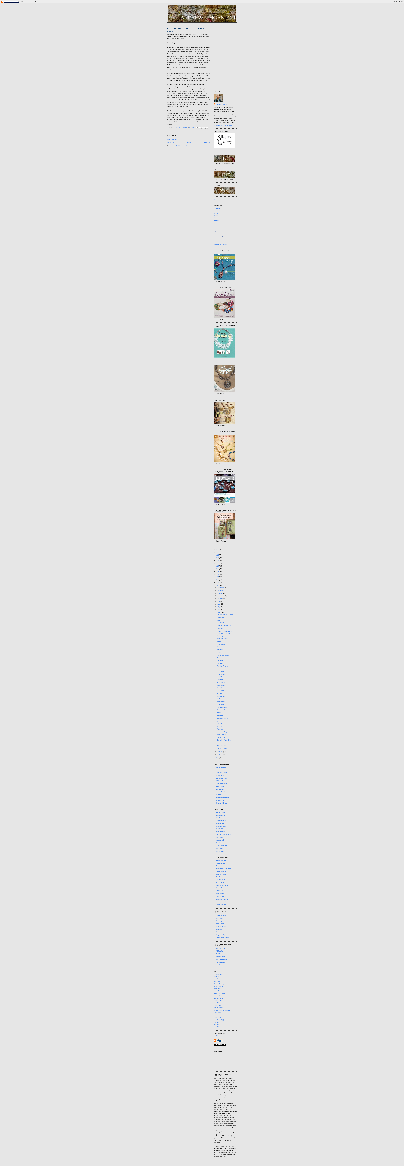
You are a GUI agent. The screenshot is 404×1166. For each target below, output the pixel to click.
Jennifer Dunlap (218, 986)
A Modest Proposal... (223, 638)
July (218, 601)
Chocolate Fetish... (223, 718)
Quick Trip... (221, 721)
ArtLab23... (220, 688)
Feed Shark (217, 1036)
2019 (217, 552)
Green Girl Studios (219, 993)
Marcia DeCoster (221, 860)
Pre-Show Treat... (222, 666)
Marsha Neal (220, 840)
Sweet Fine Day (221, 767)
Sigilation (216, 1022)
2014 (217, 566)
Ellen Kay (219, 921)
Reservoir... (220, 680)
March (219, 612)
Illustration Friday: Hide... (224, 740)
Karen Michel (220, 823)
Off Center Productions (223, 834)
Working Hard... (221, 701)
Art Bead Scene (221, 781)
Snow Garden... (221, 685)
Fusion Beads (218, 991)
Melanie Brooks (221, 792)
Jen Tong (216, 1024)
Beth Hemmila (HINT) (222, 797)
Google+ (216, 218)
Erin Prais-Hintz (221, 896)
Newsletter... (221, 715)
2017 (217, 558)
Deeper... (219, 620)
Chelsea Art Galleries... (224, 699)
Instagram (217, 208)
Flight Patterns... (222, 745)
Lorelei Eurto (220, 770)
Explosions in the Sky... (224, 674)
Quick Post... (221, 671)
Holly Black (219, 848)
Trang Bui (216, 976)
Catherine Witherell (222, 899)
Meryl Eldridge (220, 935)
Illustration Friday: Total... (225, 682)
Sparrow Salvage (221, 803)
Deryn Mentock (220, 866)
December (220, 587)
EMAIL (217, 1154)
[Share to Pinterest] (207, 128)
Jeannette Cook (221, 932)
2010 (217, 577)
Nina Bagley (220, 775)
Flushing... (220, 693)
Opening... (220, 652)
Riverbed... (220, 743)
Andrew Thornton (222, 104)
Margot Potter (220, 786)
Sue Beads (219, 877)
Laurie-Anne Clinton (222, 937)
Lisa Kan (218, 965)
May (219, 607)
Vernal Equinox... (222, 677)
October (220, 593)
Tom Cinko (217, 981)
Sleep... (219, 647)
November (220, 590)
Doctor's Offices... (222, 617)
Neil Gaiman (220, 818)
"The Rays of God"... (223, 748)
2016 (217, 560)
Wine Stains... (221, 644)
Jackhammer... (221, 696)
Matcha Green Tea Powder (222, 1010)
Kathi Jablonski (221, 926)
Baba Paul (219, 929)
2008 (217, 582)
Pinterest (216, 211)
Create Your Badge (218, 236)
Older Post (207, 142)
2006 (217, 758)
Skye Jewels (220, 893)
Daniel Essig (217, 988)
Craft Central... (221, 737)
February (220, 752)
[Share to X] (203, 128)
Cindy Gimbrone (221, 904)
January (220, 754)
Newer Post (170, 142)
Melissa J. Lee (220, 948)
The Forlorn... (221, 691)
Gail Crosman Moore (222, 959)
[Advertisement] (225, 55)
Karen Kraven (218, 1005)
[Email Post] (196, 127)
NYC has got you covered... (225, 615)
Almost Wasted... (222, 734)
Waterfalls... (220, 729)
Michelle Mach (220, 812)
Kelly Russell (220, 851)
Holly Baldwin (220, 918)
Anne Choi (217, 979)
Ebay (215, 223)
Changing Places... (223, 636)
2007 (217, 585)
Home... (219, 712)
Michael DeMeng (219, 984)
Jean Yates (219, 837)
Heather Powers (221, 888)
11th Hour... (220, 660)
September (221, 596)
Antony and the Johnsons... (225, 710)
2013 (217, 569)
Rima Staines (220, 882)
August (219, 598)
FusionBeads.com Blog (223, 868)
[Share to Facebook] (205, 128)
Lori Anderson (220, 879)
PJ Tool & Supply (219, 1020)
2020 (217, 549)
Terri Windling (220, 863)
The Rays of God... (223, 655)
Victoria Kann (218, 1000)
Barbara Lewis (220, 832)
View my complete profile (223, 125)
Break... (219, 669)
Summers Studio (221, 902)
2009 (217, 580)
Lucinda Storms (221, 826)
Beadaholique (218, 974)
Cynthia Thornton (221, 783)
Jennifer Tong (220, 956)
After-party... (221, 649)
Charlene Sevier (221, 915)
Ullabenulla (219, 795)
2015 (217, 563)
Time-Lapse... (221, 704)
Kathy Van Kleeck (221, 772)
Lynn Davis (219, 891)
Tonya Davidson (221, 871)
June (219, 604)
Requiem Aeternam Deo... (225, 625)
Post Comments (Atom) (183, 146)
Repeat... (220, 641)
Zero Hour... (220, 658)
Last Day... (220, 723)
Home (189, 142)
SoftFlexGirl (220, 829)
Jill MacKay (219, 951)
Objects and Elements (223, 885)
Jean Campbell (220, 962)
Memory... (220, 726)
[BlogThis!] (201, 128)
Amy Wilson (220, 800)
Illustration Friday (219, 998)
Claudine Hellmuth (222, 845)
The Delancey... (222, 663)
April (219, 609)
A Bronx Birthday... (222, 707)
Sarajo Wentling (221, 820)
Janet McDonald (218, 1008)
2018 (217, 555)
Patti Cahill (219, 954)
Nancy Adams (220, 815)
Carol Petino (217, 1017)
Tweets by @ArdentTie (220, 244)
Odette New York (221, 778)
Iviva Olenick (220, 789)
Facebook (217, 213)
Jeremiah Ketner (219, 1003)
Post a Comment (172, 139)
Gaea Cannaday (221, 874)
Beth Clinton (220, 924)
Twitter (216, 215)
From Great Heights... (223, 732)
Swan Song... (221, 628)
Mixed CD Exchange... (224, 623)
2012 (217, 571)
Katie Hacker (220, 843)
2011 (217, 574)
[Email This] (199, 128)
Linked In (216, 220)
